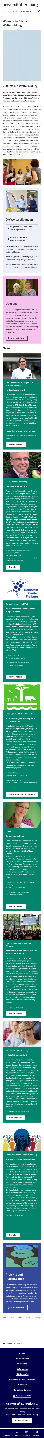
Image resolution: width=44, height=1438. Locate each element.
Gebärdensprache (23, 1396)
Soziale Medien (22, 1420)
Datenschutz (22, 1369)
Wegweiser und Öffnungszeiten (22, 1379)
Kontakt (22, 1353)
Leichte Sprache (24, 1390)
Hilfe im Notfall (22, 1374)
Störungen (22, 1384)
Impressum (22, 1364)
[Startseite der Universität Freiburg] (20, 5)
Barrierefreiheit (22, 1358)
